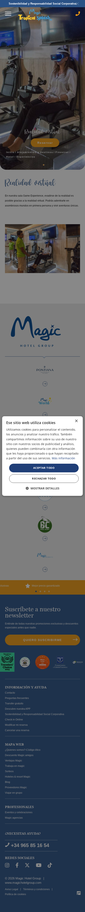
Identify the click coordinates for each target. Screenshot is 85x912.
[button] (42, 488)
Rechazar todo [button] (44, 478)
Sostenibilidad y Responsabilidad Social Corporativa (42, 3)
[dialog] (42, 456)
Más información (63, 458)
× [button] (76, 421)
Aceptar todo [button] (44, 468)
